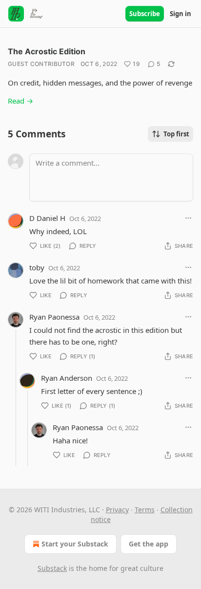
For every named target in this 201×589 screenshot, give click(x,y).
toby (36, 267)
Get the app (148, 543)
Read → (20, 101)
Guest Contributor (41, 63)
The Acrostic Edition (46, 51)
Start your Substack (74, 543)
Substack (52, 568)
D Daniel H (47, 218)
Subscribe (144, 13)
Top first (176, 134)
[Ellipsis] (188, 218)
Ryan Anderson (66, 378)
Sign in (180, 13)
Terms (145, 509)
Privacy (117, 509)
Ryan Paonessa (54, 317)
